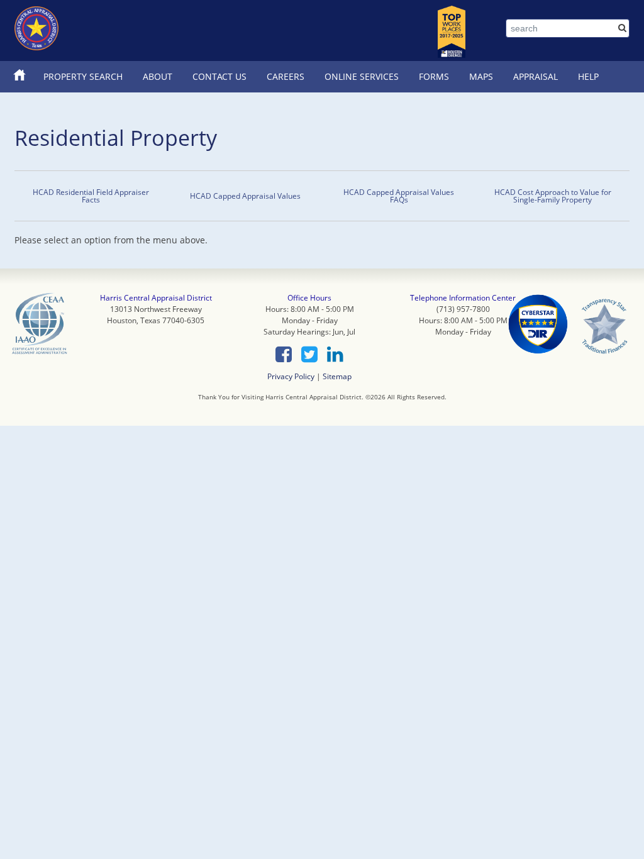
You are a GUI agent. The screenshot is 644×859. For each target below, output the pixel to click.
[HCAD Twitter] (309, 354)
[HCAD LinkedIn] (335, 354)
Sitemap (337, 376)
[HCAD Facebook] (283, 354)
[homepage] (36, 28)
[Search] (622, 27)
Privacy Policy (290, 376)
